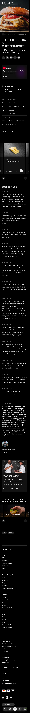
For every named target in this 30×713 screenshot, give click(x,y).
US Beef (4, 605)
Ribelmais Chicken (6, 600)
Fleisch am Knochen (7, 563)
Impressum (5, 675)
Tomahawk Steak (6, 624)
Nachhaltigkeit (5, 662)
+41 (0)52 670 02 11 (7, 651)
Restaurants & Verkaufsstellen (10, 667)
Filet (3, 617)
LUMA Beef (5, 597)
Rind (4, 532)
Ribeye (4, 622)
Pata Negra (5, 602)
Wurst (3, 568)
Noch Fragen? (5, 657)
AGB (3, 678)
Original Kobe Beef (7, 607)
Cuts (3, 614)
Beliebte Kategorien (8, 574)
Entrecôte (4, 619)
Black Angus (5, 580)
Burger (10, 532)
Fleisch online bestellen (8, 588)
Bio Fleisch (4, 585)
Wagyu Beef (5, 583)
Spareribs (4, 560)
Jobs (3, 664)
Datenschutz (5, 680)
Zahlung (4, 673)
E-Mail (3, 648)
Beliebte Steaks (6, 566)
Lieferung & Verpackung (8, 660)
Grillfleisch (4, 557)
